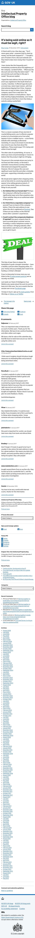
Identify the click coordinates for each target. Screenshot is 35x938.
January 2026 (7, 643)
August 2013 (7, 873)
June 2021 (6, 719)
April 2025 (6, 659)
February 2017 (7, 806)
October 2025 (7, 648)
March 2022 (6, 708)
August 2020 (7, 737)
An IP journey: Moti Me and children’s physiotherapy (18, 579)
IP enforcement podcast (18, 276)
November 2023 (8, 679)
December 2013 (7, 865)
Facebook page (20, 288)
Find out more (5, 509)
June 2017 (6, 800)
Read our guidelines (7, 890)
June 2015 (6, 842)
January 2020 (7, 748)
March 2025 (6, 661)
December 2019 (7, 750)
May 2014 (6, 858)
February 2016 (7, 827)
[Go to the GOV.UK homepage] (8, 2)
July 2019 (6, 755)
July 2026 (6, 632)
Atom (21, 529)
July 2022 (6, 701)
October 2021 (7, 715)
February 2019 (7, 764)
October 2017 (7, 793)
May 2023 (6, 688)
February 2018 (7, 786)
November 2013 (7, 867)
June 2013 (6, 876)
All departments (14, 906)
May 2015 (6, 844)
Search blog (6, 26)
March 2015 (6, 846)
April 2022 (6, 706)
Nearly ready (27, 301)
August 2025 (7, 652)
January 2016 (7, 829)
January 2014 (7, 864)
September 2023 (8, 683)
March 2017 (6, 804)
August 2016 (7, 817)
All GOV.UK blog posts (22, 903)
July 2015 (5, 840)
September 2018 (8, 773)
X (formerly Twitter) (9, 312)
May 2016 (6, 822)
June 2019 (6, 757)
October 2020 (7, 733)
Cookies (22, 909)
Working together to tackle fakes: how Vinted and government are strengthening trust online (16, 600)
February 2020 (7, 746)
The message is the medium (9, 302)
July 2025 (6, 654)
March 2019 (6, 762)
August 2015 (6, 838)
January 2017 (7, 808)
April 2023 (6, 690)
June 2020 (6, 741)
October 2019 (7, 752)
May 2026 (6, 636)
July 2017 (5, 799)
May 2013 (6, 878)
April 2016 (6, 824)
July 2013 (6, 875)
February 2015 (7, 847)
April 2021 (6, 723)
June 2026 (6, 634)
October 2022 (7, 699)
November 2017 (7, 791)
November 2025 (8, 647)
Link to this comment (7, 344)
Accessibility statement (9, 909)
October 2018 (7, 771)
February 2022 (7, 710)
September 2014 (8, 856)
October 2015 (7, 835)
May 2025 (6, 657)
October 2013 (7, 869)
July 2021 (6, 717)
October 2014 (7, 855)
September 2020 (8, 735)
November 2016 (7, 811)
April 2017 (6, 802)
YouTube (5, 546)
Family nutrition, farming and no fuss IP (14, 568)
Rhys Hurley (4, 48)
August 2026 (7, 630)
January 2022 (7, 712)
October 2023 (7, 681)
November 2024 (8, 667)
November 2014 (7, 853)
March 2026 (6, 639)
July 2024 (6, 672)
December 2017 (7, 790)
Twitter (5, 538)
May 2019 (6, 759)
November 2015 (7, 833)
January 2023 (7, 694)
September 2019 (8, 753)
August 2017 (6, 797)
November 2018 (7, 770)
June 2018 (6, 779)
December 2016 (7, 809)
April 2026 (6, 638)
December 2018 (7, 768)
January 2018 (7, 788)
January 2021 (7, 728)
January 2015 (7, 849)
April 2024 (6, 674)
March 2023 (6, 692)
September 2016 (8, 815)
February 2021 (7, 726)
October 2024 (7, 668)
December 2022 (8, 695)
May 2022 (6, 704)
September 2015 (8, 837)
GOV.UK (4, 906)
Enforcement (24, 48)
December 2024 (8, 665)
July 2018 (6, 777)
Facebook (22, 312)
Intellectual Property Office (18, 20)
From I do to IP (7, 574)
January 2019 (7, 766)
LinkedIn (5, 314)
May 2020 (6, 742)
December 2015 (7, 831)
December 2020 (8, 730)
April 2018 (6, 782)
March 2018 (6, 784)
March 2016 (6, 826)
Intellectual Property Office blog (14, 15)
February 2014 (7, 862)
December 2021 (7, 714)
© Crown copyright (17, 933)
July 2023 (6, 686)
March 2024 (6, 676)
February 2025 (7, 663)
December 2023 (8, 677)
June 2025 (6, 656)
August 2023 (7, 685)
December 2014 (7, 851)
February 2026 (7, 641)
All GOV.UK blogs (7, 903)
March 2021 (6, 724)
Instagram (6, 542)
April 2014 (6, 860)
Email (21, 314)
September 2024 (8, 670)
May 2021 (6, 721)
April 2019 (6, 761)
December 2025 (8, 645)
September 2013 (8, 871)
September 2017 (8, 795)
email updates (25, 292)
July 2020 (6, 739)
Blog (3, 10)
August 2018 (7, 775)
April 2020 (6, 744)
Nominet (27, 209)
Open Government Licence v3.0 (12, 917)
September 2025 (8, 650)
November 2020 (8, 732)
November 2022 (8, 697)
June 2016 (6, 820)
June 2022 (6, 703)
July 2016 (6, 818)
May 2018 (6, 780)
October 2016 (7, 813)
